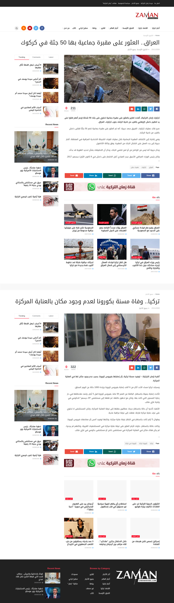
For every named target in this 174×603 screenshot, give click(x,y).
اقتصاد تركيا (143, 28)
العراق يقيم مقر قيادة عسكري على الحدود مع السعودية (146, 229)
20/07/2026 (88, 268)
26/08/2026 (51, 160)
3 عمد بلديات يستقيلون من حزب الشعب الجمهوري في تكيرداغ (79, 542)
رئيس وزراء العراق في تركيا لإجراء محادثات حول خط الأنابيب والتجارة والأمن (146, 265)
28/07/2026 (154, 271)
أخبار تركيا (156, 28)
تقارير (103, 28)
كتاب (74, 28)
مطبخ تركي (83, 28)
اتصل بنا (157, 3)
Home (157, 35)
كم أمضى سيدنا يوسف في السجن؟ (29, 80)
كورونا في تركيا (130, 443)
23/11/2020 (155, 49)
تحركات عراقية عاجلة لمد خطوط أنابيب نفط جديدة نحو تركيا (79, 263)
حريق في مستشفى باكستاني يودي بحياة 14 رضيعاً (28, 184)
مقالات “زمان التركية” (110, 3)
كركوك (144, 167)
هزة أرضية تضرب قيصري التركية (28, 196)
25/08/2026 (88, 513)
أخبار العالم (114, 28)
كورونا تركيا (143, 443)
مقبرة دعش (135, 167)
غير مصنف (90, 588)
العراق (151, 167)
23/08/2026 (154, 234)
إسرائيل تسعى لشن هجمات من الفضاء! (146, 542)
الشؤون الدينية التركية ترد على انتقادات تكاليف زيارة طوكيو (146, 505)
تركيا (151, 443)
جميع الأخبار (135, 3)
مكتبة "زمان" (73, 583)
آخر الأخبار (106, 574)
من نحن (67, 28)
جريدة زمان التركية (147, 3)
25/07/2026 (121, 268)
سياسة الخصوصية (124, 3)
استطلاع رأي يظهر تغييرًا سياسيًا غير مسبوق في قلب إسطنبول (112, 505)
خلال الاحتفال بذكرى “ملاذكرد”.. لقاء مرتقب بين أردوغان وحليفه (112, 542)
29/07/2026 (88, 234)
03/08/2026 (121, 234)
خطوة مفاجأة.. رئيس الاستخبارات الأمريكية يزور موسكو (30, 170)
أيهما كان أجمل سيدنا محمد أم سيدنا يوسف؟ (28, 94)
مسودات (74, 574)
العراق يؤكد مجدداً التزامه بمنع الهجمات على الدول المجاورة (112, 229)
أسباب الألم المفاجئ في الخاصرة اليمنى (31, 109)
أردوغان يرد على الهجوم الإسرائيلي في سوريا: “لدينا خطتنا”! (81, 507)
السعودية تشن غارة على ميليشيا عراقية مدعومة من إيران (78, 229)
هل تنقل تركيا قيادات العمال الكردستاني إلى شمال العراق (113, 263)
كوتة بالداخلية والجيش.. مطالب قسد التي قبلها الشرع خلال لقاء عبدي (36, 154)
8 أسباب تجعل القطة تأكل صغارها (30, 66)
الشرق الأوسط (128, 28)
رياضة (94, 28)
